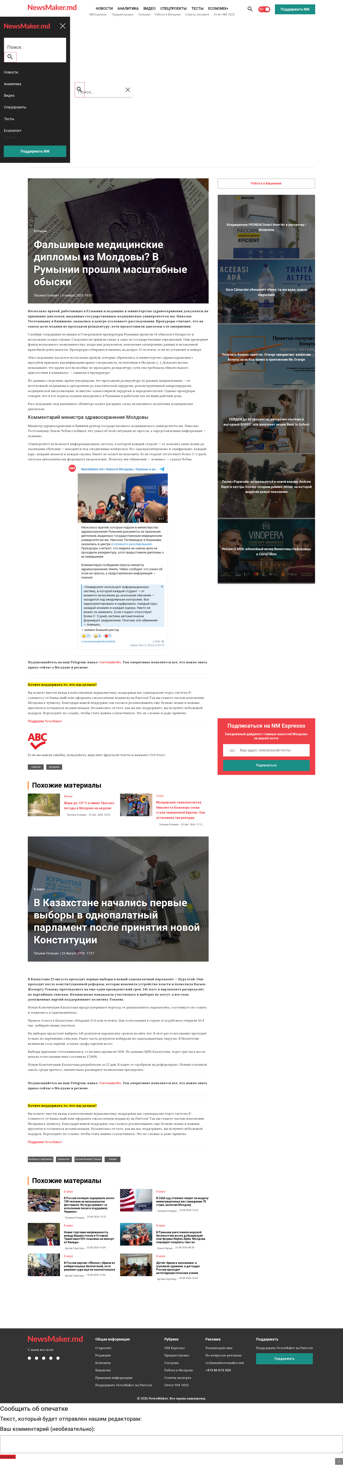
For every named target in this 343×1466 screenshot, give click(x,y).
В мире (39, 889)
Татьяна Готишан (46, 295)
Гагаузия (144, 14)
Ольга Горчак (165, 1248)
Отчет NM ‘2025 (224, 14)
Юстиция (40, 231)
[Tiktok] (50, 1358)
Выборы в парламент (41, 1159)
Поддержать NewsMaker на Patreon (123, 1385)
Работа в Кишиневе (266, 183)
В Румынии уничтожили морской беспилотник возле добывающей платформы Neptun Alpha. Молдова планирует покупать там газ (180, 1237)
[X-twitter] (36, 1358)
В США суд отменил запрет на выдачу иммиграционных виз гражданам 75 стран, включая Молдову (182, 1201)
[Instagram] (43, 1358)
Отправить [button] (8, 1457)
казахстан (64, 1159)
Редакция (103, 1355)
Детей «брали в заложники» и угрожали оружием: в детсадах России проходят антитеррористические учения (178, 1267)
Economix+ (218, 8)
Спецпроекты (173, 8)
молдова (54, 767)
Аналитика (128, 8)
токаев (113, 1159)
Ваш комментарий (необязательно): (47, 1429)
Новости (104, 8)
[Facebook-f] (29, 1358)
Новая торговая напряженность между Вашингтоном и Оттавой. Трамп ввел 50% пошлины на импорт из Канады (89, 1237)
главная (35, 767)
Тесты (197, 8)
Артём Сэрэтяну (74, 1248)
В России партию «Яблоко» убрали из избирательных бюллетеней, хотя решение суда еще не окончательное (89, 1266)
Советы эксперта (197, 14)
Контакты (103, 1363)
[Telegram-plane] (58, 1358)
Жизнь (68, 796)
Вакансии (103, 1370)
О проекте (103, 1348)
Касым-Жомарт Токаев (88, 1159)
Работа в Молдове (168, 14)
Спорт (160, 795)
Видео (150, 8)
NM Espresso (98, 14)
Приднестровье (122, 14)
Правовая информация (113, 1378)
